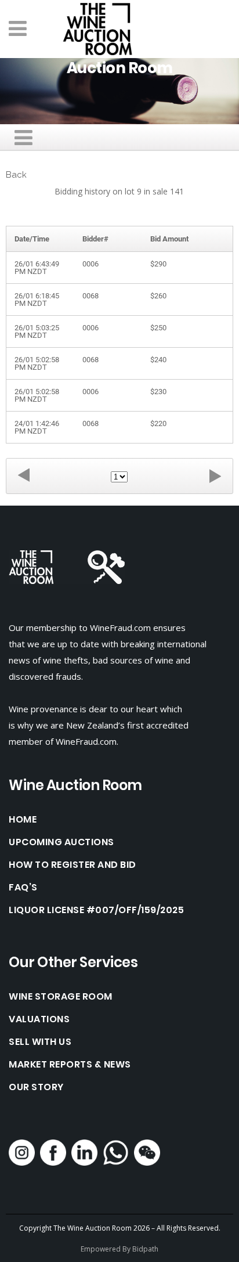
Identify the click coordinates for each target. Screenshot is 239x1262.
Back (16, 175)
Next (215, 475)
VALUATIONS (39, 1019)
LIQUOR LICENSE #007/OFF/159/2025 (96, 910)
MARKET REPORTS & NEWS (70, 1064)
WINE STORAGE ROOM (61, 996)
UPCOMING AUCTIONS (61, 842)
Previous (24, 475)
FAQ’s (23, 887)
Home (23, 819)
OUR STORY (36, 1087)
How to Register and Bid (72, 865)
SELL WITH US (40, 1042)
